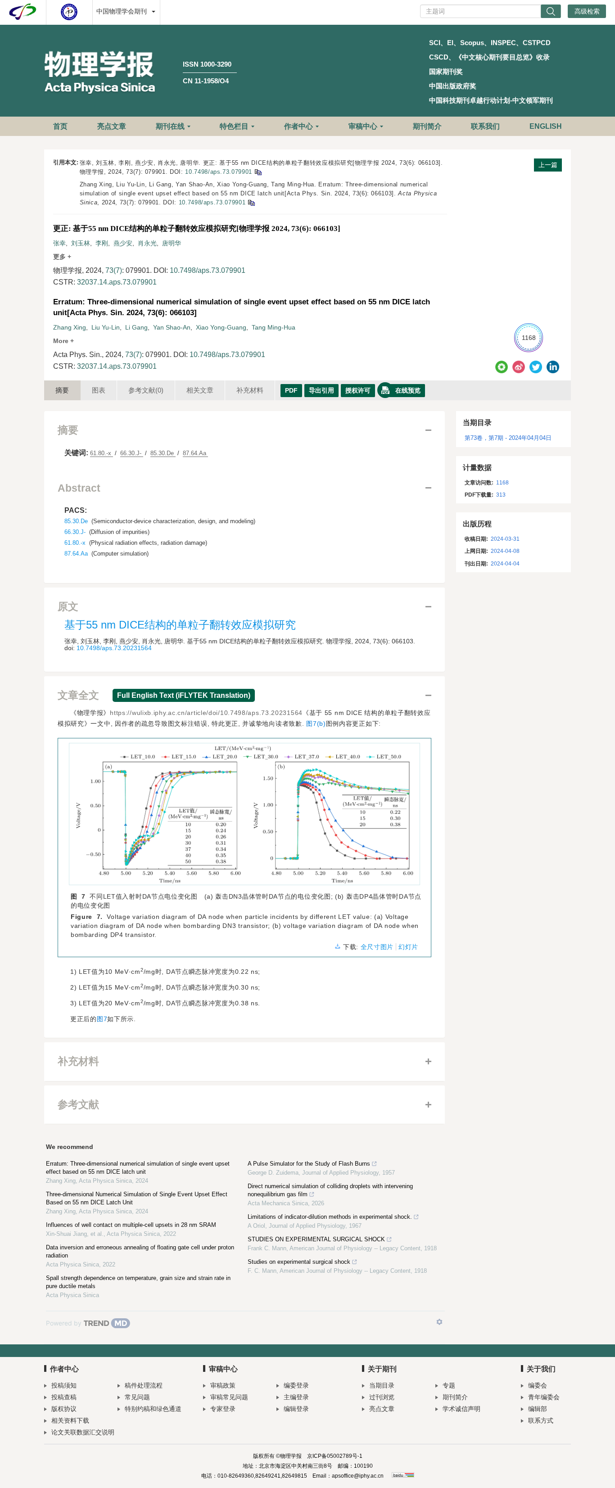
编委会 (537, 1385)
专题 (449, 1385)
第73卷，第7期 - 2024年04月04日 (508, 437)
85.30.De (163, 453)
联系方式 (540, 1420)
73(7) (113, 270)
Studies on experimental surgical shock (299, 1261)
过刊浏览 (381, 1397)
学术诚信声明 (461, 1408)
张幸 (59, 243)
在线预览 (408, 390)
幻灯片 (408, 946)
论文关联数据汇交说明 (82, 1432)
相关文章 (199, 390)
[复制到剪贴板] (257, 171)
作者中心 (298, 126)
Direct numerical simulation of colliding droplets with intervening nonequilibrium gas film (330, 1190)
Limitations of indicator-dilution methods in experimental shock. (330, 1216)
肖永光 (147, 243)
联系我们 (485, 126)
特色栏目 (234, 126)
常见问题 (137, 1397)
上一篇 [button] (547, 164)
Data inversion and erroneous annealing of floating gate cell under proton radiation (140, 1251)
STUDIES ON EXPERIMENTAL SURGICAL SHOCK (316, 1239)
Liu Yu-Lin (105, 327)
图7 (102, 1018)
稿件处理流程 (144, 1385)
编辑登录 (296, 1408)
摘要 (62, 390)
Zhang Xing (69, 327)
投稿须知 (64, 1385)
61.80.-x (101, 453)
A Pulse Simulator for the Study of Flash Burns (309, 1163)
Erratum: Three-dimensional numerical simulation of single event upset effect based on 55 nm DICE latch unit (138, 1167)
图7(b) (316, 723)
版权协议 (64, 1408)
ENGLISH (545, 126)
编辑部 (537, 1408)
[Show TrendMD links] (439, 1321)
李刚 (101, 243)
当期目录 (381, 1385)
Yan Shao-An (171, 327)
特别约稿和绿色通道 (153, 1408)
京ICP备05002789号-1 (334, 1456)
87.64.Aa (195, 453)
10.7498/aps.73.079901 (218, 171)
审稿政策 (222, 1385)
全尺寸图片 (377, 946)
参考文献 (145, 390)
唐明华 (171, 243)
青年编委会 (544, 1397)
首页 (60, 126)
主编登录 (296, 1397)
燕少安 (122, 243)
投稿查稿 (64, 1397)
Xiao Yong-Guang (221, 327)
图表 (98, 390)
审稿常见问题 (229, 1397)
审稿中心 (362, 126)
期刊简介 (427, 126)
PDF (291, 390)
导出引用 (321, 390)
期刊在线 (170, 126)
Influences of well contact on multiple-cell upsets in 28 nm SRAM (131, 1224)
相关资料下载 (70, 1420)
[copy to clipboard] (251, 202)
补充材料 (249, 390)
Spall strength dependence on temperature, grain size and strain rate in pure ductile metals (138, 1282)
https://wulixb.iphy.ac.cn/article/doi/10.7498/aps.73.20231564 (206, 712)
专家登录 (222, 1408)
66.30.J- (131, 453)
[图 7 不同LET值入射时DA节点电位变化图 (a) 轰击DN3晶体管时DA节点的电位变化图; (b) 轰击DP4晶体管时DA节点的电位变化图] (244, 817)
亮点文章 (111, 126)
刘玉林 (80, 243)
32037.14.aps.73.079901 (117, 282)
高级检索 (587, 11)
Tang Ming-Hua (273, 327)
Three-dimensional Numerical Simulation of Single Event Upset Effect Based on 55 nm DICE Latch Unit (136, 1198)
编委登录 (296, 1385)
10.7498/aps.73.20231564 (114, 647)
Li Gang (136, 327)
